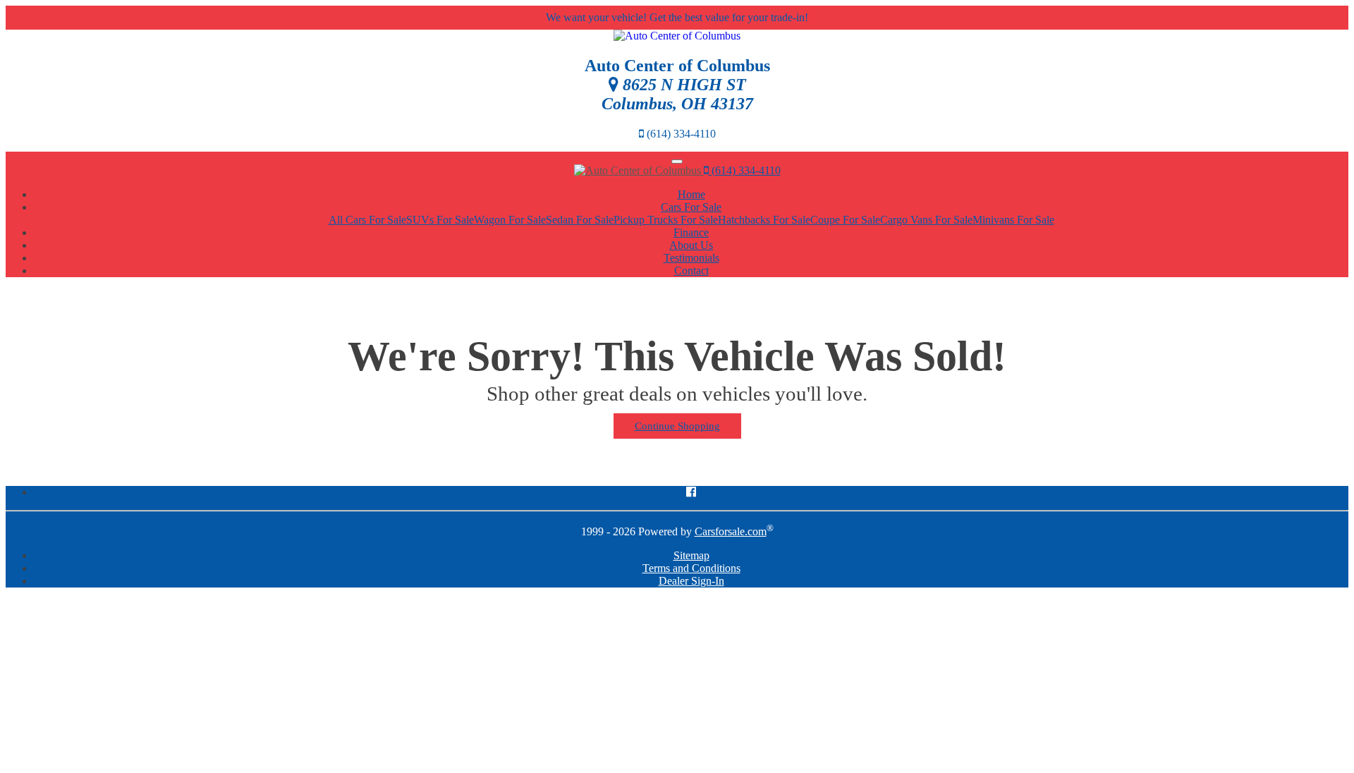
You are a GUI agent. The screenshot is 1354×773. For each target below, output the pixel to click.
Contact (691, 270)
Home (691, 194)
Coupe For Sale (845, 220)
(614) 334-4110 (745, 170)
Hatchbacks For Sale (764, 220)
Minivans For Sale (1013, 220)
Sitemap (691, 555)
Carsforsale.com (731, 531)
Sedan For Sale (580, 220)
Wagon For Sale (510, 220)
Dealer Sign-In (691, 581)
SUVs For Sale (440, 220)
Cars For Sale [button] (691, 207)
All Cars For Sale (367, 220)
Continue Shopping (677, 426)
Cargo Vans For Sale (926, 220)
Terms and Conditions (691, 568)
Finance (691, 232)
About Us (691, 245)
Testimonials (691, 258)
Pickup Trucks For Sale (666, 220)
